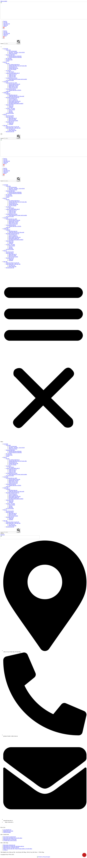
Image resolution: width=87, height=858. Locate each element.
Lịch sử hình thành (13, 51)
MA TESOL (11, 71)
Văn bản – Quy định (10, 108)
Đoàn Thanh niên (12, 130)
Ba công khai (9, 58)
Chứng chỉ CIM (12, 76)
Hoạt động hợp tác (10, 121)
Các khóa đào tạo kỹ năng (11, 78)
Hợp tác (5, 114)
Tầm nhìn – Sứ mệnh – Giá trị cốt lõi (17, 52)
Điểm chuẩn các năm (13, 86)
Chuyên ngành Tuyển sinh (14, 84)
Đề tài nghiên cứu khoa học (15, 101)
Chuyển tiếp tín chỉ (13, 67)
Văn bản (10, 110)
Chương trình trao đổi (13, 68)
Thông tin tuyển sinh (13, 87)
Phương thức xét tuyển (13, 85)
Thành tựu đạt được (13, 53)
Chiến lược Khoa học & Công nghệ (16, 96)
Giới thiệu (8, 93)
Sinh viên (5, 125)
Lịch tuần (5, 22)
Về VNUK (5, 48)
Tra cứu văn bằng (12, 69)
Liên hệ (5, 26)
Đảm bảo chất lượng (10, 54)
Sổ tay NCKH (12, 109)
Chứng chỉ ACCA (13, 74)
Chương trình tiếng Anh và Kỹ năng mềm (18, 65)
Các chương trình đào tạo (14, 64)
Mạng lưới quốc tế (13, 118)
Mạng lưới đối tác (10, 117)
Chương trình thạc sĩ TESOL (15, 90)
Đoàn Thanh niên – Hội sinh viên (13, 127)
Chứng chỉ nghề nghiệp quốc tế (13, 73)
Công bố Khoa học (13, 98)
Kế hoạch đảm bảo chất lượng (15, 57)
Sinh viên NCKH (10, 104)
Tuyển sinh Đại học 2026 (11, 82)
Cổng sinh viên (6, 23)
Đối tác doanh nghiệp (13, 120)
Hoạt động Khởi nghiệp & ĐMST (16, 103)
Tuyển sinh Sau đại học (11, 88)
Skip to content (4, 1)
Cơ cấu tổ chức (9, 59)
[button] (43, 355)
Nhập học (8, 91)
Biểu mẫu (11, 112)
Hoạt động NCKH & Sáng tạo (12, 97)
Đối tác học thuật (12, 119)
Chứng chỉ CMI (12, 75)
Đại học (7, 63)
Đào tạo (5, 62)
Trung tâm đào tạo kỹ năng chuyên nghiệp (18, 79)
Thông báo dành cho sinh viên (12, 126)
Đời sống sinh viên (10, 131)
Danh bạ (5, 21)
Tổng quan (8, 49)
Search (2, 43)
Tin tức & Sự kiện (10, 80)
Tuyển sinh (5, 81)
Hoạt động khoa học (13, 95)
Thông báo (5, 25)
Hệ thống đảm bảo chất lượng (15, 56)
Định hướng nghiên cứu (14, 102)
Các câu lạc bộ (12, 129)
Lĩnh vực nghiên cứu (13, 99)
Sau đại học (8, 70)
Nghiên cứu (5, 92)
